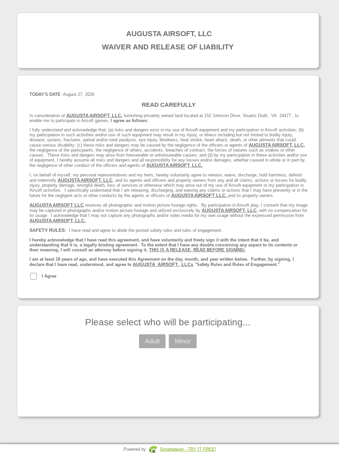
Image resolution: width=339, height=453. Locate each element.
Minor (183, 341)
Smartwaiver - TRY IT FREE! (188, 449)
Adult (152, 341)
